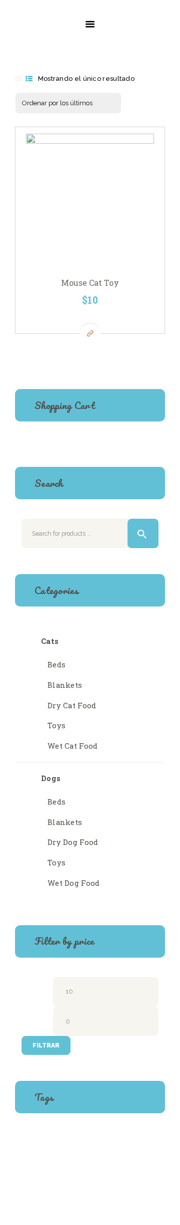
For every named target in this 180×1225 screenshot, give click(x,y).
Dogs (50, 778)
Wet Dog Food (74, 883)
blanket (61, 1141)
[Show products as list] (29, 79)
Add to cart (93, 201)
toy (31, 1160)
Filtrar (46, 1045)
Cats (49, 641)
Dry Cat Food (72, 705)
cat (90, 1141)
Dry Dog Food (73, 842)
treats (58, 1160)
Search (143, 533)
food (136, 1141)
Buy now (90, 333)
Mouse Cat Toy (90, 283)
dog (111, 1141)
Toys (57, 725)
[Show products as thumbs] (18, 79)
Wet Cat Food (73, 746)
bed (31, 1141)
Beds (57, 664)
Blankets (65, 685)
